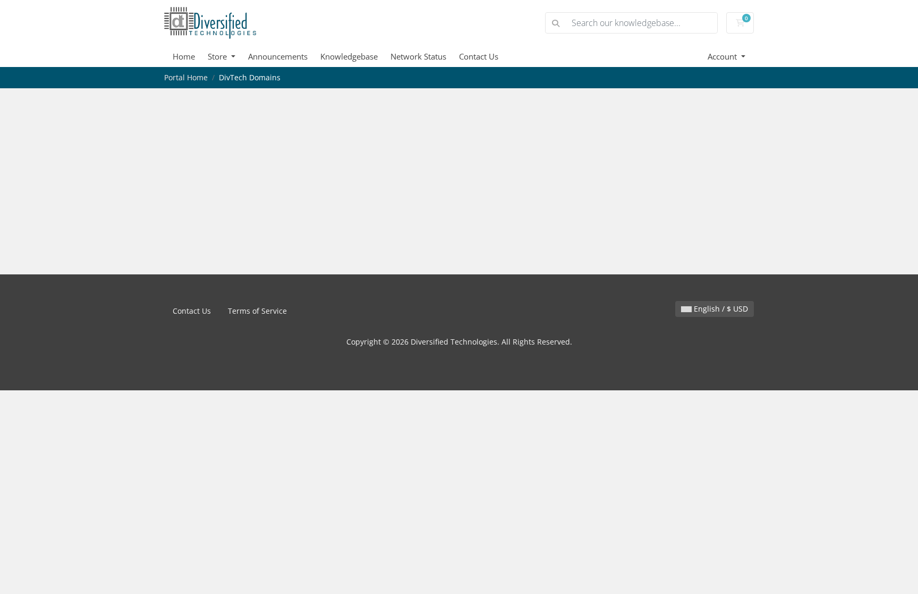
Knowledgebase (349, 56)
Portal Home (186, 77)
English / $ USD (720, 309)
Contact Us (478, 56)
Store (218, 56)
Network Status (418, 56)
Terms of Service (257, 311)
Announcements (278, 56)
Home (184, 56)
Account (723, 56)
